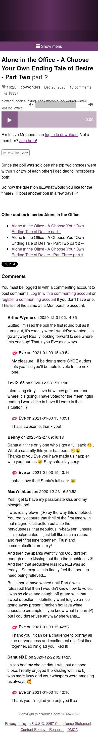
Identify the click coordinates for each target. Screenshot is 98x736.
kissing (7, 107)
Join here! (28, 140)
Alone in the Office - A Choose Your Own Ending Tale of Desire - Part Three (48, 252)
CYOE (83, 100)
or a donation (49, 36)
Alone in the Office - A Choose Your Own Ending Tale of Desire (48, 228)
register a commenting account (29, 299)
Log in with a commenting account (60, 293)
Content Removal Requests (42, 729)
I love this (17, 153)
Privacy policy (16, 723)
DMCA (72, 729)
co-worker (68, 100)
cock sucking (26, 100)
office (18, 107)
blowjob (8, 100)
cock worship (48, 100)
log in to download (61, 134)
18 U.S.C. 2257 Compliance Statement (60, 723)
